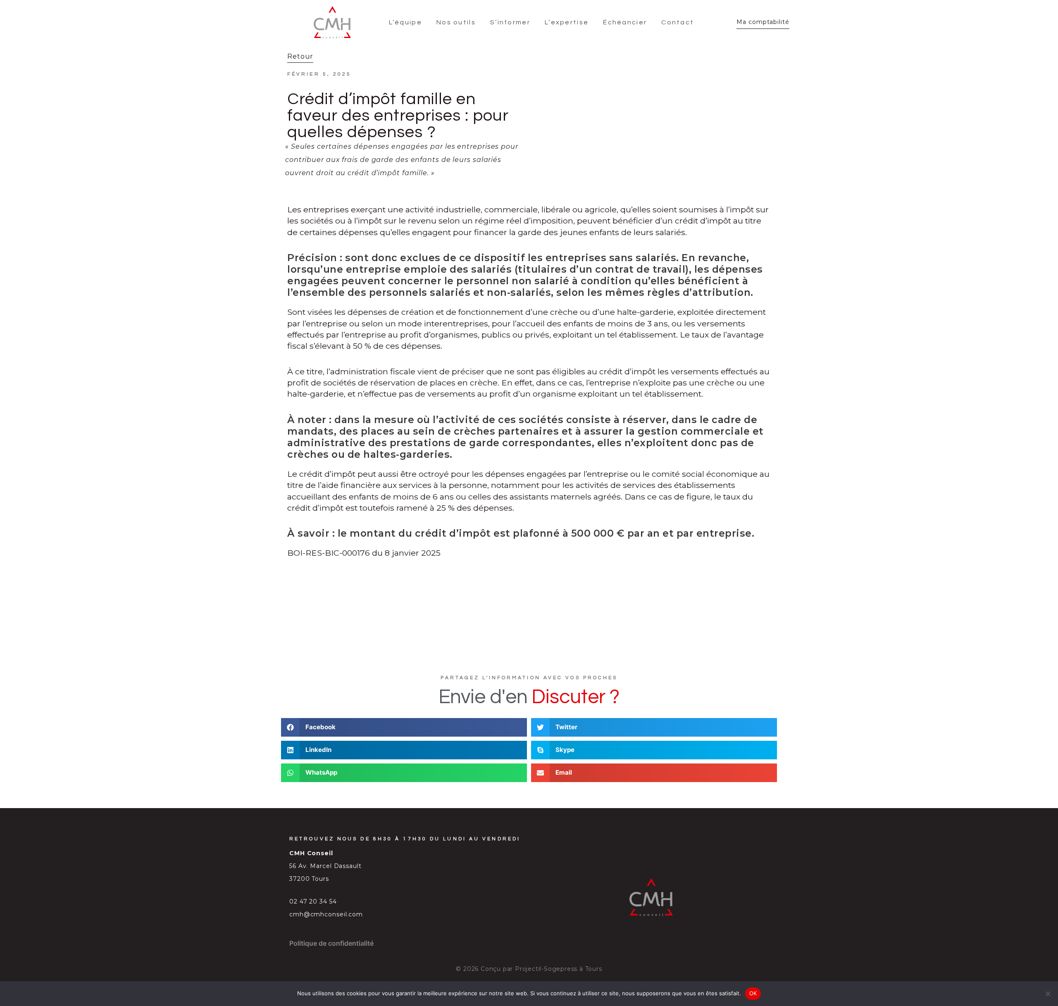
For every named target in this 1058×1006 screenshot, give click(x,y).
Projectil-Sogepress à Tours (558, 969)
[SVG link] (332, 22)
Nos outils (456, 22)
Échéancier (625, 22)
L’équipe (405, 22)
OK (753, 993)
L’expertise (567, 22)
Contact (677, 22)
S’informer (510, 22)
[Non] (1048, 993)
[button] (404, 727)
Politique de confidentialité (331, 943)
